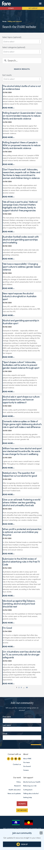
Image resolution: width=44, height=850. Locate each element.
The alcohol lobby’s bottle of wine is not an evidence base (22, 88)
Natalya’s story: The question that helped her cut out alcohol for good (20, 474)
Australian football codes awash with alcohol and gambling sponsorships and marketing (21, 239)
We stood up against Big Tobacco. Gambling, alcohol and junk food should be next (19, 603)
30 (27, 687)
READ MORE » (8, 108)
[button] (40, 3)
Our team (26, 762)
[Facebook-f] (8, 758)
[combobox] (21, 41)
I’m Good (7, 627)
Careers (26, 770)
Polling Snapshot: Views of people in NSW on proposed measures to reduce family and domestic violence (21, 145)
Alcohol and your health (31, 782)
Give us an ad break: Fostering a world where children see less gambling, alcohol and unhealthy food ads (21, 502)
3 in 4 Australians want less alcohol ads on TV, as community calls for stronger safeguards (21, 654)
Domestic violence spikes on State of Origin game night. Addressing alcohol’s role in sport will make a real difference (22, 424)
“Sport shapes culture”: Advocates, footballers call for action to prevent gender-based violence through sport (21, 365)
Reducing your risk (29, 786)
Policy (19, 782)
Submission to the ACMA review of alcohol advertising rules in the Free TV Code (21, 561)
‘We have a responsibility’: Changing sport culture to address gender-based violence (21, 266)
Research (17, 786)
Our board (27, 766)
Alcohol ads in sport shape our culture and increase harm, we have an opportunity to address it (21, 399)
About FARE (27, 759)
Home (4, 21)
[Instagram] (12, 758)
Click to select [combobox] (9, 79)
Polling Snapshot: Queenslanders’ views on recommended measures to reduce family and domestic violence (22, 115)
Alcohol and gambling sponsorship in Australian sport (21, 322)
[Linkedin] (19, 758)
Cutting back (27, 790)
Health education (15, 790)
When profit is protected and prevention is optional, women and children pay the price (22, 532)
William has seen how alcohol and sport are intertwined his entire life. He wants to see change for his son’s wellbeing (22, 451)
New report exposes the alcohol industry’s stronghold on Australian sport (20, 296)
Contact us (17, 764)
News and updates (14, 793)
